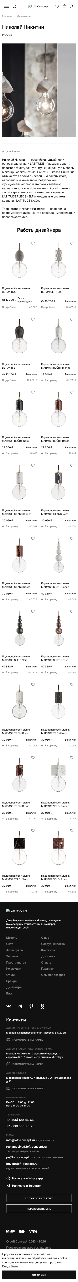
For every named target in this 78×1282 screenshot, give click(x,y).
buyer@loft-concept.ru (21, 1163)
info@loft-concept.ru (20, 1140)
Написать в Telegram (27, 1185)
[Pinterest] (31, 1006)
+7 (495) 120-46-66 (20, 1120)
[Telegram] (19, 1006)
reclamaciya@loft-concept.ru (26, 1146)
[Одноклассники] (42, 1006)
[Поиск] (14, 6)
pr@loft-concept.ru (19, 1157)
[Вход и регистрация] (72, 6)
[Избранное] (57, 6)
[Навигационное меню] (6, 6)
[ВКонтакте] (8, 1006)
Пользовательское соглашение (28, 1247)
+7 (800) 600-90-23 (20, 1126)
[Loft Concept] (39, 6)
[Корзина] (64, 6)
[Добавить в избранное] (33, 243)
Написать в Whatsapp (27, 1178)
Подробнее (10, 1266)
